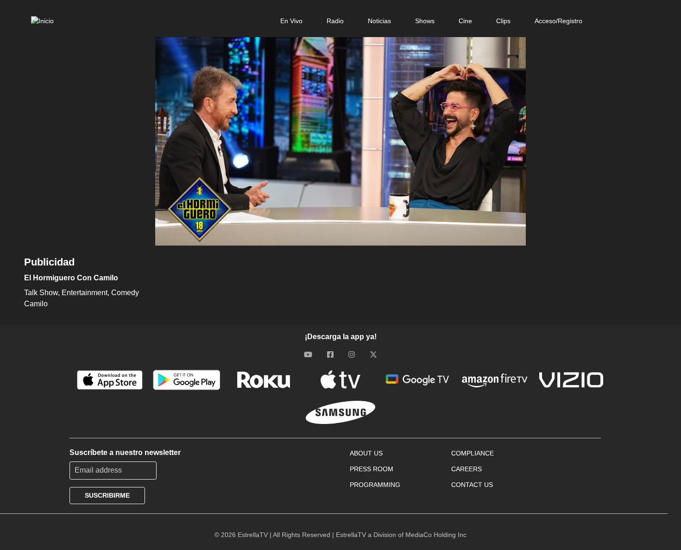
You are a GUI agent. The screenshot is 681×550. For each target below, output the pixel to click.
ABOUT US (366, 453)
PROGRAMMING (375, 484)
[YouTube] (308, 354)
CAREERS (466, 469)
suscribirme (107, 495)
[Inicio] (42, 21)
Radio (335, 21)
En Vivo (291, 21)
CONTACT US (472, 484)
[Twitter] (373, 354)
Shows (425, 21)
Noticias (379, 21)
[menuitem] (291, 21)
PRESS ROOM (371, 469)
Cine (465, 21)
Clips (503, 21)
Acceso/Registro (558, 21)
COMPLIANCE (472, 453)
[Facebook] (330, 354)
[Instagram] (351, 354)
